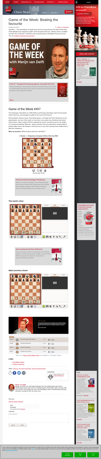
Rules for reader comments (16, 401)
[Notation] (38, 170)
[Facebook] (14, 372)
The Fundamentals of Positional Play (85, 401)
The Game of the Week (25, 368)
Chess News (22, 12)
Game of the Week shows (31, 355)
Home (16, 2)
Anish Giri (15, 368)
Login (88, 2)
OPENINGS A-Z (26, 2)
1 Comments (65, 27)
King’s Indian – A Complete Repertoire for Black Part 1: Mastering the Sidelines (85, 62)
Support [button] (50, 2)
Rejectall (80, 454)
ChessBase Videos (18, 362)
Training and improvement (39, 368)
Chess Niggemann (58, 375)
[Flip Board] (33, 170)
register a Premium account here (24, 36)
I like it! (59, 27)
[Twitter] (19, 372)
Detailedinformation (67, 454)
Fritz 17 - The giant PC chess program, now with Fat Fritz (32, 84)
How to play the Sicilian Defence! (29, 249)
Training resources (18, 364)
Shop (7, 2)
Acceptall (93, 454)
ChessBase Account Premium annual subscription (86, 207)
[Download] (45, 170)
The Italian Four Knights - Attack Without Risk (83, 426)
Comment (11, 411)
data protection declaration (11, 450)
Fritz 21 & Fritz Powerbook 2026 (83, 376)
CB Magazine (39, 2)
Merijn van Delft (20, 384)
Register (23, 409)
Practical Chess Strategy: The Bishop (30, 180)
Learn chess (63, 2)
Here (33, 449)
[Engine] (41, 170)
